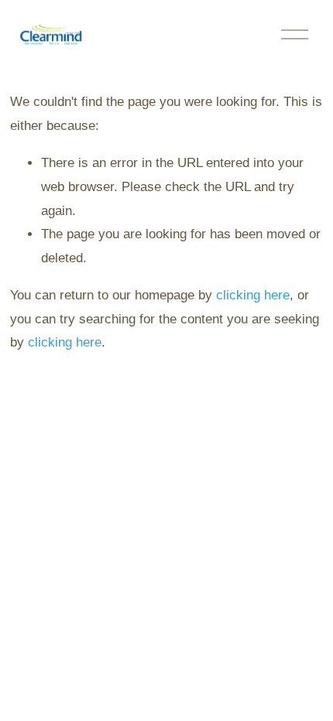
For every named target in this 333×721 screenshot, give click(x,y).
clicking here (253, 295)
